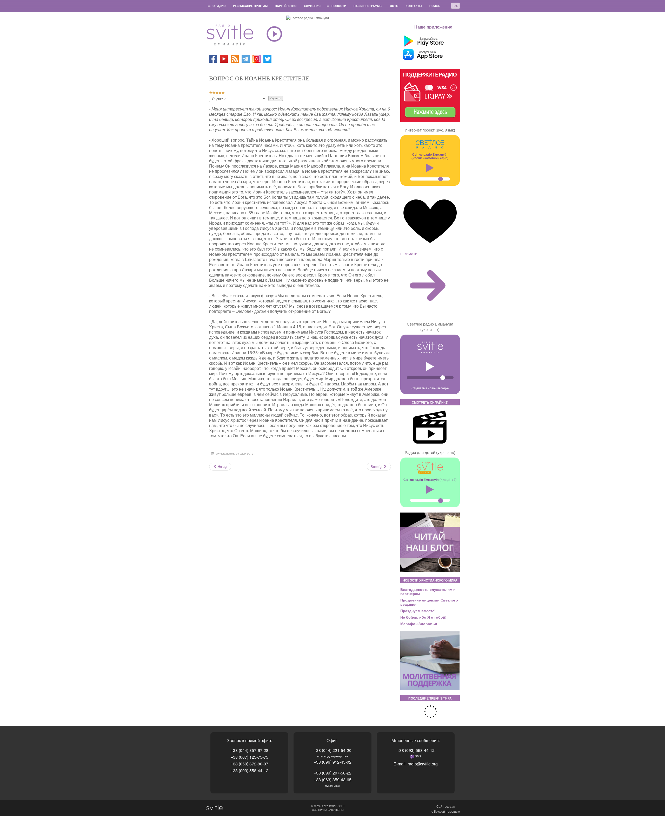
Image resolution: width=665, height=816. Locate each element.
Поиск (434, 6)
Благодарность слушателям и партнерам (428, 591)
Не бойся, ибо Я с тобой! (423, 617)
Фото (394, 6)
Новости (338, 6)
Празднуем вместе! (418, 610)
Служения (312, 6)
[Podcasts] (235, 58)
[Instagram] (256, 58)
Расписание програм (250, 6)
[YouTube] (224, 58)
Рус (455, 6)
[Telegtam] (246, 58)
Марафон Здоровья (418, 623)
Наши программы (368, 6)
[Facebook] (213, 58)
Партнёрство (286, 6)
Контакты (414, 6)
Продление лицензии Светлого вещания (429, 602)
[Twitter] (267, 58)
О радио (219, 6)
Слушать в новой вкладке (430, 388)
